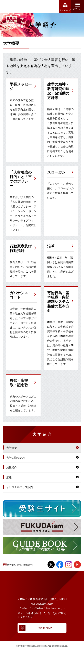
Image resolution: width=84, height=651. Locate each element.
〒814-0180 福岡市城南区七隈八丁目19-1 (42, 599)
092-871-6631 (44, 604)
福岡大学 (21, 6)
